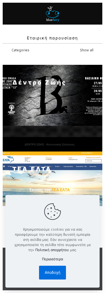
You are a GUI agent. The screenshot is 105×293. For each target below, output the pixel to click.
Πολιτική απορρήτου (52, 250)
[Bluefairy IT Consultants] (52, 13)
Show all (86, 50)
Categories (20, 50)
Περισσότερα (52, 259)
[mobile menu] (95, 13)
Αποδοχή (52, 272)
